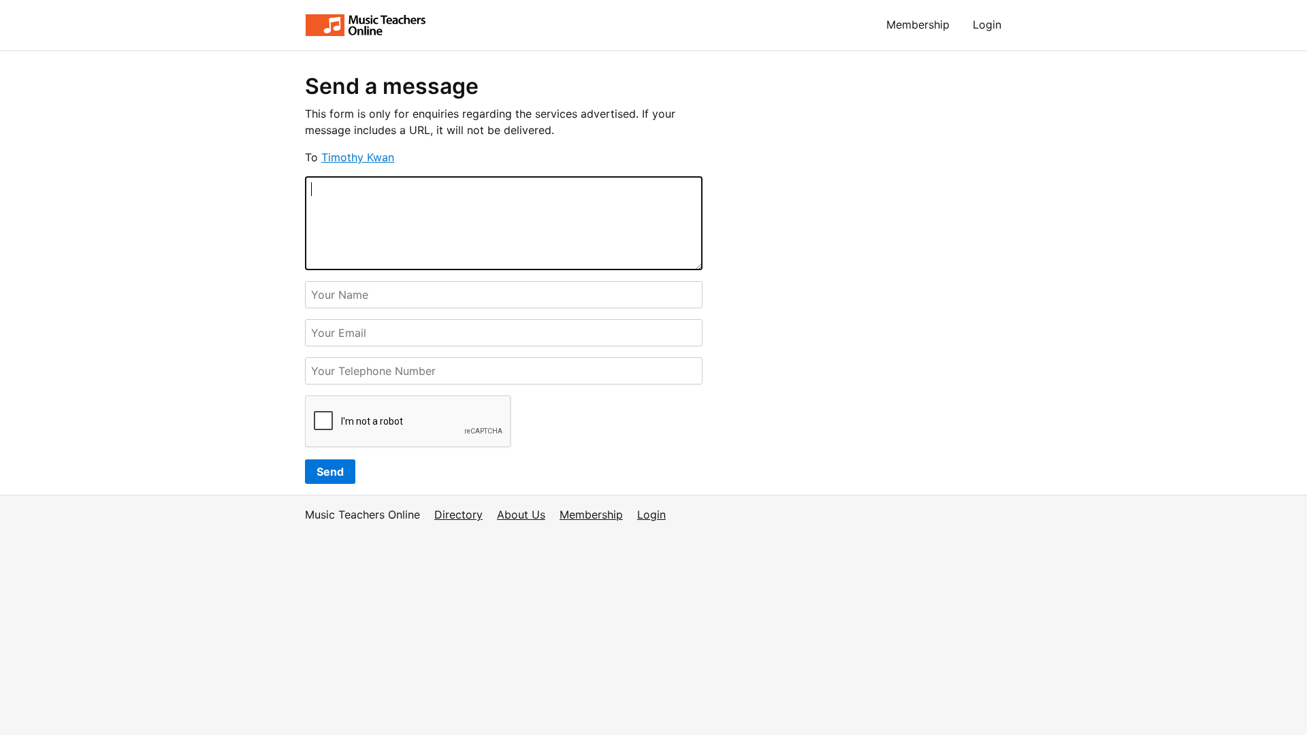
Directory (458, 514)
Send (330, 471)
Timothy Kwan (357, 157)
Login (987, 24)
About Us (521, 514)
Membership (918, 24)
